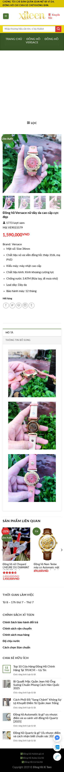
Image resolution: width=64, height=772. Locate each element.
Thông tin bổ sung (18, 340)
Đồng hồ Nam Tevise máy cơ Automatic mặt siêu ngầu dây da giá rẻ (46, 567)
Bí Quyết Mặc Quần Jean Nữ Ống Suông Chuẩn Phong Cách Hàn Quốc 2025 (36, 685)
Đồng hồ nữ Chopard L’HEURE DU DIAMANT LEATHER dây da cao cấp (16, 569)
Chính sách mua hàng (16, 634)
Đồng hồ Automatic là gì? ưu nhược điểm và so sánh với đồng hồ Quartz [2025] (35, 718)
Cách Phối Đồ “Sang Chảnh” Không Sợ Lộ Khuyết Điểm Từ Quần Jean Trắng (37, 701)
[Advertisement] (32, 84)
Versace (17, 244)
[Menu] (6, 16)
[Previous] (8, 163)
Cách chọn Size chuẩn (16, 647)
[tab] (32, 332)
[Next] (55, 163)
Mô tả (9, 333)
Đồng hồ (33, 39)
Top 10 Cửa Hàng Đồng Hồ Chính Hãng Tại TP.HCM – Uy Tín (34, 668)
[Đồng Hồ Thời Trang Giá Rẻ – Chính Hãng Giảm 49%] (32, 16)
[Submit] (58, 29)
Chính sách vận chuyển (17, 628)
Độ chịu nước (11, 641)
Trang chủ (14, 39)
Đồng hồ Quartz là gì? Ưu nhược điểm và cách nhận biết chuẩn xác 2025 (36, 735)
